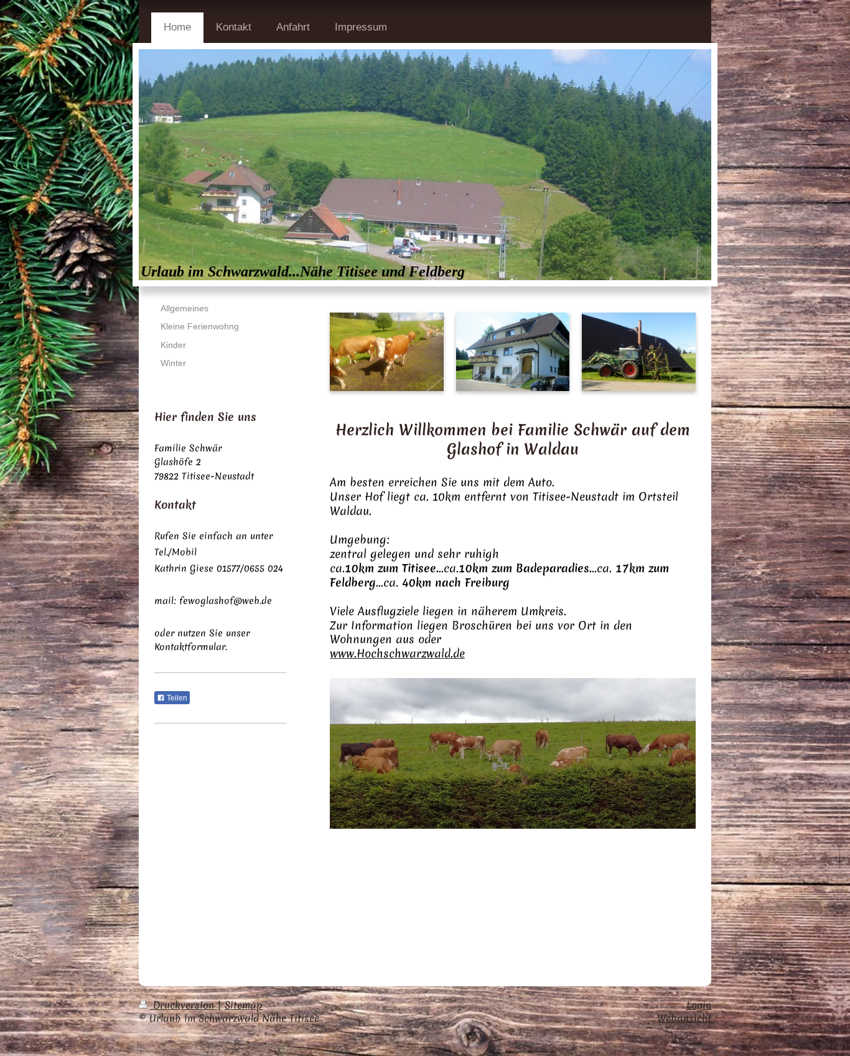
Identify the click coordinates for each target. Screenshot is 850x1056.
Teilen (176, 698)
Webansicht (684, 1018)
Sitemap (244, 1005)
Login (698, 1005)
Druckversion (183, 1005)
